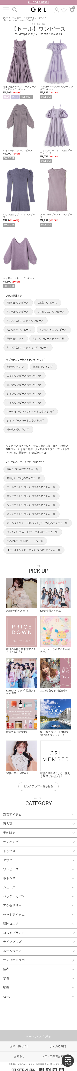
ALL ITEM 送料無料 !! (38, 2)
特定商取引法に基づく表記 (48, 1064)
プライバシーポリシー (26, 1064)
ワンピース (18, 18)
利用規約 (12, 1064)
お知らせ (19, 1056)
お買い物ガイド (19, 1046)
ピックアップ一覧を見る (38, 786)
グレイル (6, 18)
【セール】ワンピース (34, 18)
